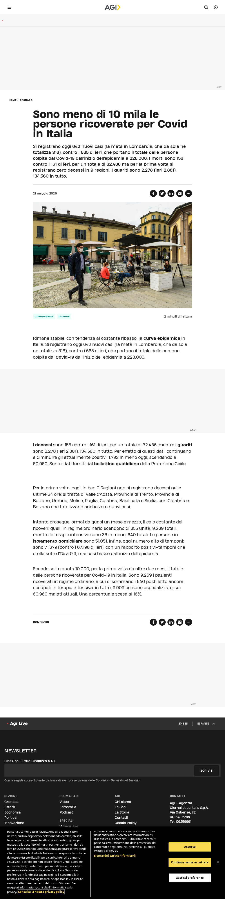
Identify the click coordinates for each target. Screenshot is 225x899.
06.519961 (183, 821)
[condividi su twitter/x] (162, 193)
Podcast (66, 812)
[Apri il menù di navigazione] (9, 7)
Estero (9, 807)
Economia (12, 812)
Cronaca (26, 100)
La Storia (122, 812)
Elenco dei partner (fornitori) (115, 856)
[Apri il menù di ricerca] (206, 7)
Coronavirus (44, 316)
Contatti (121, 817)
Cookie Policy (125, 823)
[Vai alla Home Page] (112, 7)
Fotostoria (68, 807)
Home (12, 100)
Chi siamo (123, 802)
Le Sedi (121, 807)
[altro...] (188, 193)
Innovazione (14, 823)
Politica (10, 817)
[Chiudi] (218, 862)
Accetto (190, 847)
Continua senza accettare (190, 862)
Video (64, 802)
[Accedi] (216, 7)
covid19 (64, 316)
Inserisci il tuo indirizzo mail (30, 761)
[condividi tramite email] (179, 193)
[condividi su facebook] (153, 193)
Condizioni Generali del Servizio (118, 780)
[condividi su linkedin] (170, 193)
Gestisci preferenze (190, 878)
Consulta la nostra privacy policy (41, 892)
